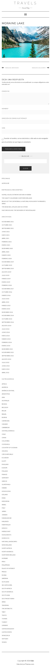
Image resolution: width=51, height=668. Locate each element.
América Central (8, 390)
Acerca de (5, 183)
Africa (4, 384)
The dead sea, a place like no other (15, 207)
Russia (4, 575)
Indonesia (5, 501)
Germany (5, 478)
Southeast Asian (8, 598)
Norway (5, 558)
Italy (3, 508)
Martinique (6, 525)
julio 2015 (5, 299)
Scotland (5, 582)
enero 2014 (6, 346)
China (4, 437)
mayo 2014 (5, 336)
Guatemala (6, 484)
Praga (4, 572)
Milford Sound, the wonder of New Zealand (18, 210)
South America (7, 592)
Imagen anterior (12, 68)
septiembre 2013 (8, 356)
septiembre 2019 (8, 268)
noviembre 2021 (8, 222)
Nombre (5, 108)
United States (7, 632)
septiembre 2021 (8, 228)
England (5, 464)
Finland (5, 471)
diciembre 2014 (7, 312)
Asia (3, 397)
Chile (4, 434)
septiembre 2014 (8, 322)
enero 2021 (6, 245)
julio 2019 (5, 275)
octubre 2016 (7, 292)
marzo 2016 (6, 295)
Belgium (5, 407)
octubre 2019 (7, 265)
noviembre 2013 (8, 352)
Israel (4, 504)
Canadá (5, 424)
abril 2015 (5, 302)
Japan (4, 511)
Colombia (5, 441)
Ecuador (5, 458)
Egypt (4, 461)
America (5, 387)
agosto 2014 (6, 325)
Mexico (4, 528)
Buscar (25, 168)
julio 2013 (5, 362)
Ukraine (5, 625)
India (3, 498)
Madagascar (6, 518)
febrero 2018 (7, 285)
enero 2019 (6, 282)
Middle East (6, 531)
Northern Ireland (8, 555)
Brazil (4, 414)
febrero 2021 (7, 242)
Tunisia (4, 619)
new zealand (7, 545)
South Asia (6, 595)
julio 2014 (5, 329)
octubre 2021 (7, 225)
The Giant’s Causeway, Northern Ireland (17, 198)
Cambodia (5, 421)
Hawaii (4, 488)
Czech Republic (7, 454)
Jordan (4, 515)
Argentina (6, 394)
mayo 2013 (5, 369)
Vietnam (5, 639)
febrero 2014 (7, 342)
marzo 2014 (6, 339)
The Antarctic (7, 608)
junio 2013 (6, 366)
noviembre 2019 (8, 262)
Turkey (4, 622)
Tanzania (5, 605)
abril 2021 (5, 238)
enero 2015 (6, 309)
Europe (4, 468)
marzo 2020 (6, 255)
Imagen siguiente (39, 68)
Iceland (5, 494)
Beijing (4, 404)
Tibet (4, 612)
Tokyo (4, 615)
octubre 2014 (7, 319)
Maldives (5, 521)
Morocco (5, 538)
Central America (8, 431)
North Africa (7, 548)
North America (7, 551)
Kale (32, 661)
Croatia (5, 451)
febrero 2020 (7, 258)
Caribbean (6, 427)
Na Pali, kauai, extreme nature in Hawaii (16, 195)
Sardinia (5, 578)
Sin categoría (7, 585)
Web (3, 128)
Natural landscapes (9, 541)
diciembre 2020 (7, 248)
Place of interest (8, 568)
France (4, 474)
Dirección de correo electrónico (14, 118)
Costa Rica (6, 444)
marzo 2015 (6, 305)
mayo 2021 (5, 235)
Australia (5, 400)
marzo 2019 (6, 278)
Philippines (6, 565)
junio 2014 (6, 332)
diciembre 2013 (7, 349)
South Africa (7, 588)
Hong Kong (6, 491)
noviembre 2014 (8, 315)
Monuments (6, 535)
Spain (4, 602)
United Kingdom (8, 629)
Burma (4, 417)
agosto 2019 (6, 272)
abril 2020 (5, 252)
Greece (4, 481)
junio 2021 (6, 231)
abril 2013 (5, 372)
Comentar (5, 91)
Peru (3, 561)
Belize (4, 411)
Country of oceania (9, 447)
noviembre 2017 (8, 289)
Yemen (4, 642)
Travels (25, 3)
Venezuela (6, 635)
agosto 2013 (6, 359)
